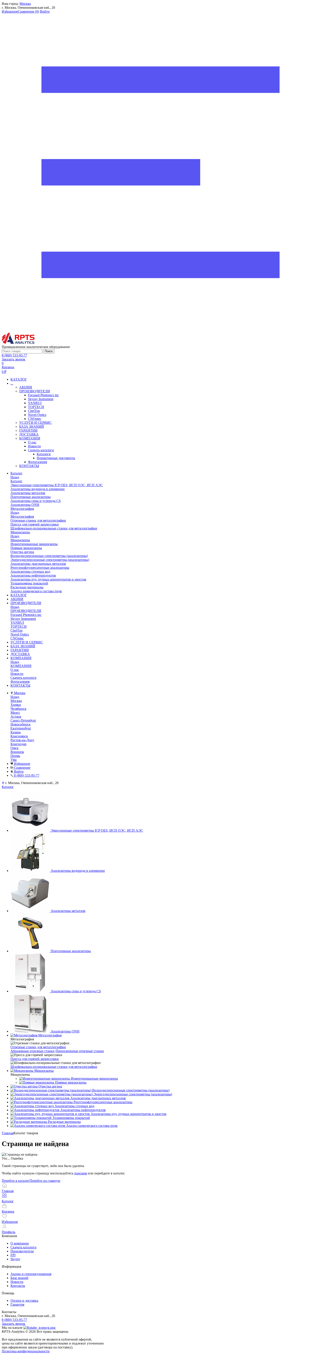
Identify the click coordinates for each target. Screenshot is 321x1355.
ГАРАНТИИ (28, 430)
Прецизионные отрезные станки (79, 1051)
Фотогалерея (37, 462)
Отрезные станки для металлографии (38, 1047)
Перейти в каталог (15, 1181)
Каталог (16, 481)
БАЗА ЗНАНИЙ (31, 426)
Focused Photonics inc (43, 395)
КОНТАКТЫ (29, 466)
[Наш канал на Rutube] (39, 1327)
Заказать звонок (13, 359)
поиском (80, 1173)
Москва (25, 3)
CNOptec (34, 419)
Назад (14, 477)
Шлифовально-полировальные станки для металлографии (53, 1067)
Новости (34, 446)
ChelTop (34, 411)
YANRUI (34, 403)
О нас (32, 442)
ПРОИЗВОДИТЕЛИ (34, 391)
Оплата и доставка (24, 1300)
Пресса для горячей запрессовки (34, 1059)
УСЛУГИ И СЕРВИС (35, 422)
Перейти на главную (44, 1181)
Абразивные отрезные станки (32, 1051)
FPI (13, 1255)
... (11, 383)
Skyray (15, 1259)
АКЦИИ (25, 387)
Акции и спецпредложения (30, 1274)
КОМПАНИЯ (29, 438)
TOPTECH (36, 407)
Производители (22, 1251)
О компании (19, 1243)
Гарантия (17, 1304)
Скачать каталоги (41, 450)
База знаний (19, 1278)
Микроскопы (20, 540)
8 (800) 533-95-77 (14, 355)
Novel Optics (37, 415)
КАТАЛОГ (18, 379)
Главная (8, 1133)
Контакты (17, 1286)
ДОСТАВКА (29, 434)
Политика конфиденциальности (26, 1351)
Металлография (22, 516)
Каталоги (44, 454)
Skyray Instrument (40, 399)
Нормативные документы (56, 458)
